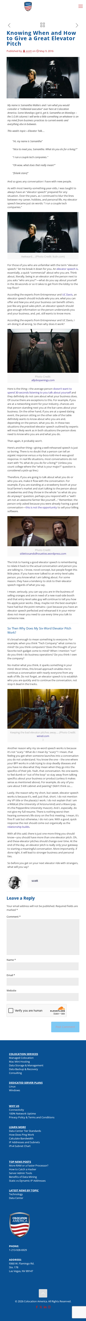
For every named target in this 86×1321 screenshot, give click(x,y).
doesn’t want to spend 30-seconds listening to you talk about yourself (39, 390)
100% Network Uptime (22, 1113)
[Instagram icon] (49, 1307)
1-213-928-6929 (18, 1250)
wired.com (43, 736)
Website (11, 990)
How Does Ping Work (21, 1134)
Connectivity (16, 1110)
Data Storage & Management (26, 1065)
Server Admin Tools (20, 1173)
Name (11, 960)
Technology (16, 1194)
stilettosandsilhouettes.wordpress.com (43, 553)
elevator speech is (67, 269)
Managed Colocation (21, 1058)
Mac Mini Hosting (19, 1061)
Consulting (15, 1073)
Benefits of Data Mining (23, 1177)
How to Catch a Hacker (22, 1169)
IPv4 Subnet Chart (20, 1146)
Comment (14, 916)
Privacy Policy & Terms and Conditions (31, 1117)
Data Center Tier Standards (25, 1131)
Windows (14, 1090)
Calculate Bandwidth (21, 1138)
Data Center (16, 1198)
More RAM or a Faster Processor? (28, 1165)
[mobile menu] (80, 6)
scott (29, 51)
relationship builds (18, 827)
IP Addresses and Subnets (24, 1142)
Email (11, 975)
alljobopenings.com (43, 380)
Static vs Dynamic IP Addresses (27, 1180)
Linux (12, 1086)
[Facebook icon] (36, 1307)
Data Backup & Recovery (23, 1069)
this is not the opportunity (41, 507)
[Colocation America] (28, 6)
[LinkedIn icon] (45, 1307)
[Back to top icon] (43, 1293)
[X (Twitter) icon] (40, 1307)
